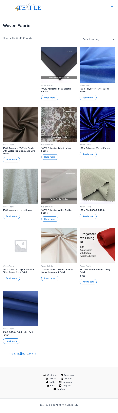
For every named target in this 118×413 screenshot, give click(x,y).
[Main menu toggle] (112, 7)
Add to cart (88, 281)
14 (30, 353)
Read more (49, 97)
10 (24, 353)
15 (32, 353)
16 (35, 353)
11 (26, 353)
